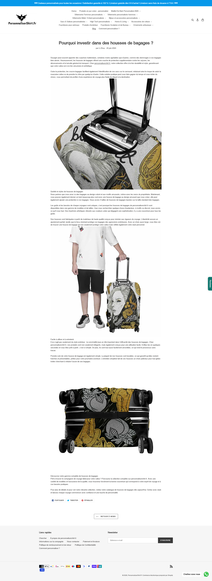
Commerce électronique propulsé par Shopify (158, 575)
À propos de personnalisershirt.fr (63, 538)
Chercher (43, 538)
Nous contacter (73, 541)
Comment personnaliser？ (49, 548)
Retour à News (108, 516)
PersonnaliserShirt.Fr (135, 575)
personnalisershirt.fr (102, 63)
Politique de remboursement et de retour (55, 545)
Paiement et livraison (91, 541)
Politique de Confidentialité (85, 545)
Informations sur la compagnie (51, 541)
